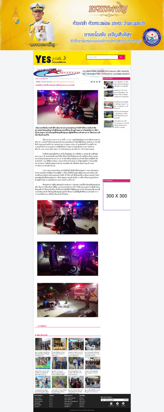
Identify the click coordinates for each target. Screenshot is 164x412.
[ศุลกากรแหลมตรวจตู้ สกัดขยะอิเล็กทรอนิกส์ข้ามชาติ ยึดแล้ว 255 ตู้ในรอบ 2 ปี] (43, 350)
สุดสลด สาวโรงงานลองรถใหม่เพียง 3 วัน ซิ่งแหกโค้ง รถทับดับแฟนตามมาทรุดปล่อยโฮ (116, 95)
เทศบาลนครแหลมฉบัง (69, 398)
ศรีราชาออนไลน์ (38, 401)
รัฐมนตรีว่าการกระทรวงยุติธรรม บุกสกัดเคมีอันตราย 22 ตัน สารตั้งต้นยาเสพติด (58, 373)
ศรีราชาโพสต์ (37, 405)
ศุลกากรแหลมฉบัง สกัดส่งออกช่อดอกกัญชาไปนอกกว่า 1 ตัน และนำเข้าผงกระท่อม (92, 354)
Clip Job (81, 405)
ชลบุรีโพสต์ (37, 403)
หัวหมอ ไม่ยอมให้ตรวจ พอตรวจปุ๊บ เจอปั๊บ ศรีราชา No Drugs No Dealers (75, 373)
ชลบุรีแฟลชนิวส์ (38, 399)
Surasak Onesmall (46, 81)
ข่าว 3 (50, 401)
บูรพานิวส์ (36, 406)
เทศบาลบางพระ (68, 403)
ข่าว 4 (50, 403)
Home (37, 78)
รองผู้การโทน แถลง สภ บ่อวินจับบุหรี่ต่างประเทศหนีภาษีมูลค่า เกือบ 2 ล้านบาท (42, 373)
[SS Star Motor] (82, 76)
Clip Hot (81, 398)
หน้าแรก (37, 66)
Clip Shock (82, 401)
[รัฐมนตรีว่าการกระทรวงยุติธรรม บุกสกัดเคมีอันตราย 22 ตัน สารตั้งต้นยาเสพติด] (59, 369)
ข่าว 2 (50, 399)
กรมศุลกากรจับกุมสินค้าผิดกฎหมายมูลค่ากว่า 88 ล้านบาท (91, 373)
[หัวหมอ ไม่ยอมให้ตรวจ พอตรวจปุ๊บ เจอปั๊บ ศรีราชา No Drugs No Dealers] (76, 369)
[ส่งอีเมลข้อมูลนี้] (91, 82)
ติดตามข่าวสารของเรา (106, 397)
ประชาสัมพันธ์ (86, 66)
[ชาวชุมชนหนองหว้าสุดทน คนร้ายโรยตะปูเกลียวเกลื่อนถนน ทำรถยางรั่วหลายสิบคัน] (43, 388)
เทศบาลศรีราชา (68, 399)
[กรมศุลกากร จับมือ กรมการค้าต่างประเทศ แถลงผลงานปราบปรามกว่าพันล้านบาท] (76, 350)
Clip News (82, 403)
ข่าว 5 (50, 405)
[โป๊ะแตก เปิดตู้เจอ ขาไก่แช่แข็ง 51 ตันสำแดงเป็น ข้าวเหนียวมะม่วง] (59, 350)
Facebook (111, 405)
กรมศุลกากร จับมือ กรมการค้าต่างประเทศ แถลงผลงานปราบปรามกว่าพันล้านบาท (75, 354)
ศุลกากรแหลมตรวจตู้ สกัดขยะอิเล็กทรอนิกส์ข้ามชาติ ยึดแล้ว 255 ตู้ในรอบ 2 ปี (42, 354)
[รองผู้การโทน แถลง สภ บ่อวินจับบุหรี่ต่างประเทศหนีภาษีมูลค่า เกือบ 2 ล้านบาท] (43, 369)
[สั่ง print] (94, 82)
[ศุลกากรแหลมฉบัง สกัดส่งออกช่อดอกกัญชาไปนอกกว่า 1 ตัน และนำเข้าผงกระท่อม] (93, 350)
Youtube (123, 405)
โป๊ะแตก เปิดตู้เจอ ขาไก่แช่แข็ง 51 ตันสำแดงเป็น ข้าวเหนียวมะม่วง (58, 354)
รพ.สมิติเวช (67, 406)
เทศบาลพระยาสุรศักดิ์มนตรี (71, 401)
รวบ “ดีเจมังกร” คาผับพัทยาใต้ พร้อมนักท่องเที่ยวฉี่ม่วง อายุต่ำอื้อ (121, 84)
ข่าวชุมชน (66, 66)
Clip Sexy (81, 399)
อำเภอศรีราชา (67, 405)
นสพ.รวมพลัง (37, 398)
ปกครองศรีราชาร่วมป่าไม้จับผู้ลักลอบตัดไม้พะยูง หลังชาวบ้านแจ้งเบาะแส (59, 391)
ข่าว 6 (50, 406)
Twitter (117, 405)
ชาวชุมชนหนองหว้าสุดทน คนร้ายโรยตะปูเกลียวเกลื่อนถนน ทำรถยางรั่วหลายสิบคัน (42, 391)
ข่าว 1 (50, 398)
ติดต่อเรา (106, 66)
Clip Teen (81, 406)
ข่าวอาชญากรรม (46, 66)
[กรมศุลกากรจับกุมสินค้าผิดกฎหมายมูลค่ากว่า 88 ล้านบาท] (93, 369)
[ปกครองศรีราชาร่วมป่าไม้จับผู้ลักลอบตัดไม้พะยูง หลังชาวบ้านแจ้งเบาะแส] (59, 388)
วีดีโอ (79, 66)
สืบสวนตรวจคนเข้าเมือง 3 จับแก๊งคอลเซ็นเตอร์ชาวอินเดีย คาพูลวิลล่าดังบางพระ (75, 391)
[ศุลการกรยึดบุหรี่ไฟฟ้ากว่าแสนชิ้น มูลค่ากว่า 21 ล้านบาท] (93, 388)
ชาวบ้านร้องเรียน (97, 66)
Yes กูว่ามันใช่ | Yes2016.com (86, 410)
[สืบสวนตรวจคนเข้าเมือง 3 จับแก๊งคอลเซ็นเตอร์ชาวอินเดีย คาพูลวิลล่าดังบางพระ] (76, 388)
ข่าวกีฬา (73, 66)
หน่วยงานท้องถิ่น (57, 66)
